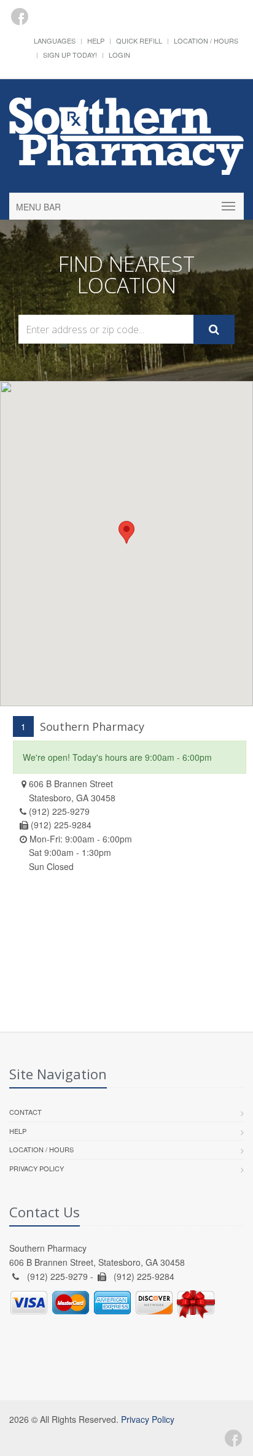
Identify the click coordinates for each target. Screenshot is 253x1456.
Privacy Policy (36, 1168)
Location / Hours (206, 40)
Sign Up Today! (70, 55)
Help (95, 40)
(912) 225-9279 (59, 811)
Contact (25, 1112)
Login (119, 55)
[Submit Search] (214, 329)
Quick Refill (139, 40)
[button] (126, 532)
